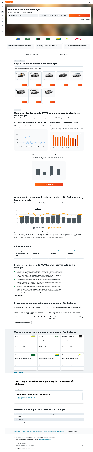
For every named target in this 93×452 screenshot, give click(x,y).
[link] (49, 184)
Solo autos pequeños (85, 19)
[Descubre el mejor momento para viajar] (2, 21)
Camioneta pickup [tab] (58, 208)
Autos (24, 431)
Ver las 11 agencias (18, 372)
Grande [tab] (49, 208)
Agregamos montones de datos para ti (25, 445)
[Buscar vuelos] (2, 6)
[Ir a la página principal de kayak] (9, 2)
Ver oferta (24, 84)
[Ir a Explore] (2, 15)
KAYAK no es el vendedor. (22, 443)
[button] (2, 2)
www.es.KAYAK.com (17, 431)
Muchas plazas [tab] (37, 389)
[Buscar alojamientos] (2, 9)
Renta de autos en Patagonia (58, 431)
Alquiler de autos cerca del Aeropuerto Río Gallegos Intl (26, 398)
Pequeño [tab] (38, 208)
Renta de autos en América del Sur (33, 431)
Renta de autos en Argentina (46, 431)
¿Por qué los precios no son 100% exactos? (26, 448)
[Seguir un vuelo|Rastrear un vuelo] (2, 18)
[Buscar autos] (2, 12)
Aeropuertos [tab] (19, 389)
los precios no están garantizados (45, 439)
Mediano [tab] (44, 208)
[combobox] (14, 12)
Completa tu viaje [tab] (28, 389)
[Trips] (2, 25)
